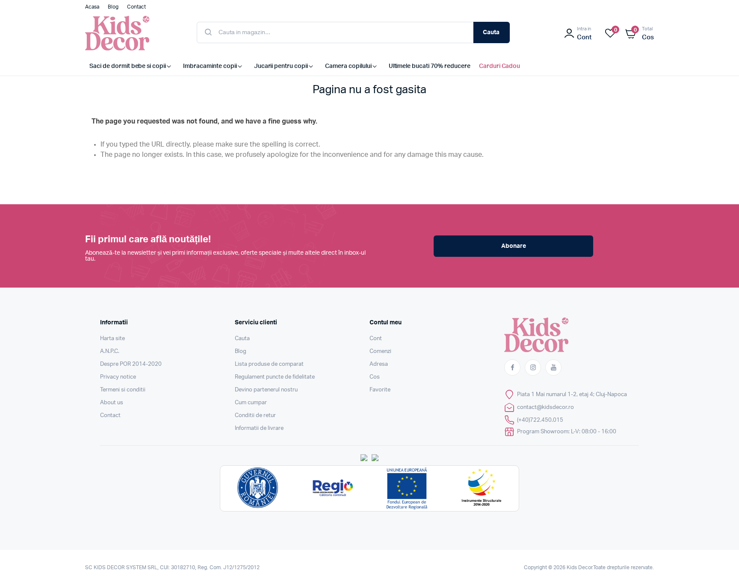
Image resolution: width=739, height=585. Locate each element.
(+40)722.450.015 (540, 420)
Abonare (513, 246)
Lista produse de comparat (269, 364)
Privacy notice (118, 377)
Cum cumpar (251, 403)
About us (111, 403)
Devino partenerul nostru (266, 390)
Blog (240, 351)
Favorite (380, 390)
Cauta (491, 32)
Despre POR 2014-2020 (131, 364)
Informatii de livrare (259, 428)
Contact (110, 415)
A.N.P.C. (109, 351)
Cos (375, 377)
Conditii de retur (255, 415)
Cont (376, 338)
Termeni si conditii (122, 390)
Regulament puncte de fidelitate (275, 377)
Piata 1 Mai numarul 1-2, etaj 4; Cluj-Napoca (572, 394)
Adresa (379, 364)
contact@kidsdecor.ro (545, 407)
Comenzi (380, 351)
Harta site (112, 338)
